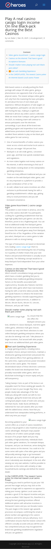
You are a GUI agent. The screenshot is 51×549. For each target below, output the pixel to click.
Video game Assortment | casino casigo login (27, 55)
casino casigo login (23, 247)
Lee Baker (11, 38)
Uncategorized (36, 38)
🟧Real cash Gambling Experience (22, 71)
